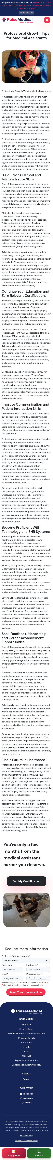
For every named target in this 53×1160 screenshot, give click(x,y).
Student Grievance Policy (26, 1140)
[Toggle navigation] (47, 20)
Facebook (28, 1093)
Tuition (26, 1079)
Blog (26, 1051)
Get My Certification (27, 881)
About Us (26, 1024)
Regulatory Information (26, 1060)
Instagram (28, 1098)
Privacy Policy (26, 1135)
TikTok (28, 1102)
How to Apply (27, 1029)
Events (26, 1046)
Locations (26, 1042)
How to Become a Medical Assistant (26, 1033)
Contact (26, 1055)
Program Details (26, 1038)
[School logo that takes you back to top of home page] (26, 1011)
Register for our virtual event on (26, 5)
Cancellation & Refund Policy (26, 1064)
